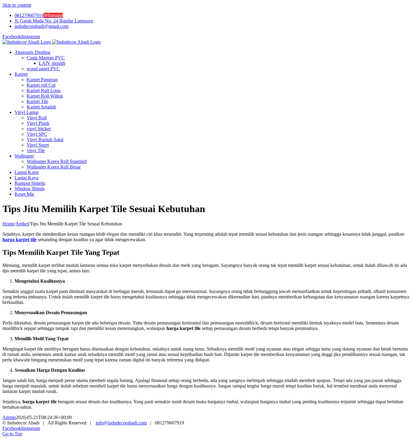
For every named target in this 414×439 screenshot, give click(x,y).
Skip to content (16, 5)
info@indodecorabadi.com (121, 422)
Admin (9, 417)
